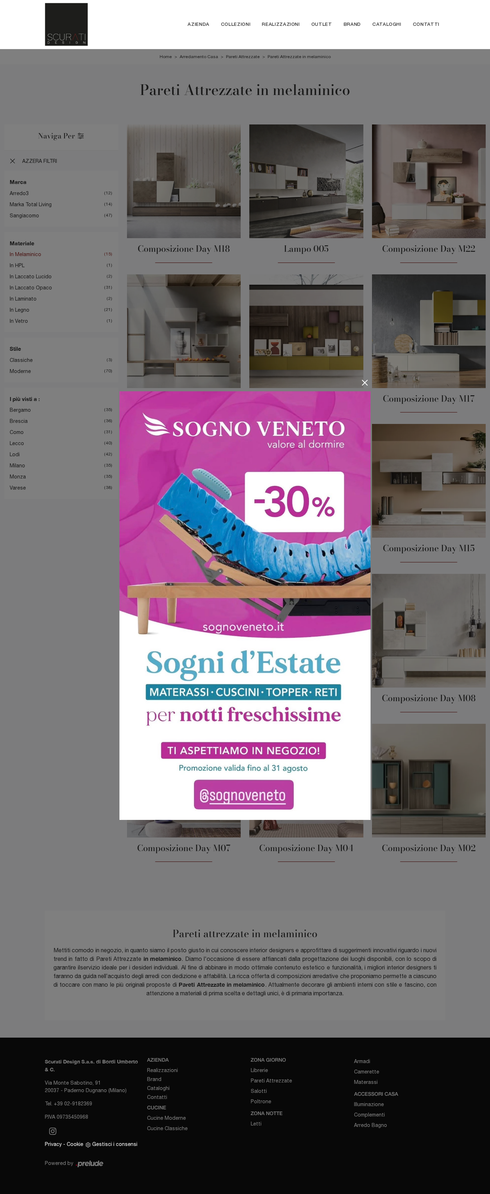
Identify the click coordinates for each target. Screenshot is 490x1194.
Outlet (321, 24)
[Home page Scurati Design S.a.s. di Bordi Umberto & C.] (79, 24)
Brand (352, 24)
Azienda (198, 24)
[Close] (365, 382)
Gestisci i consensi (114, 1144)
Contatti (426, 24)
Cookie (75, 1144)
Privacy (53, 1144)
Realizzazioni (281, 24)
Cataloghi (386, 24)
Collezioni (236, 24)
